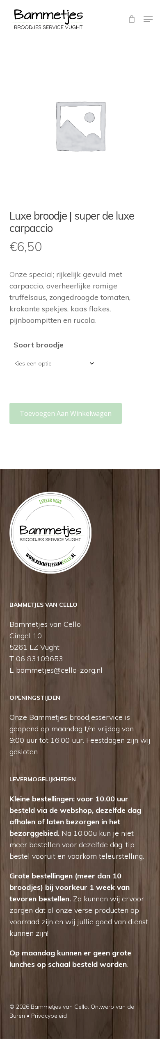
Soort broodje (39, 344)
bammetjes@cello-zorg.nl (59, 670)
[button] (148, 19)
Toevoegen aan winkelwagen (66, 413)
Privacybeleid (49, 1015)
